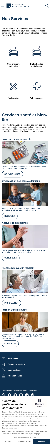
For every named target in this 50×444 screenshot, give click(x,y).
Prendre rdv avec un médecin (18, 268)
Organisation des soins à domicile (21, 181)
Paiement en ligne (15, 376)
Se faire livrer (12, 174)
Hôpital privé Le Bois (20, 7)
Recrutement (13, 358)
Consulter (10, 344)
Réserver (9, 216)
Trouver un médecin (16, 364)
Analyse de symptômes (15, 223)
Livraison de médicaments (16, 139)
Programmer (11, 303)
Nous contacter (14, 370)
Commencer (10, 258)
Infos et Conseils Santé (15, 310)
